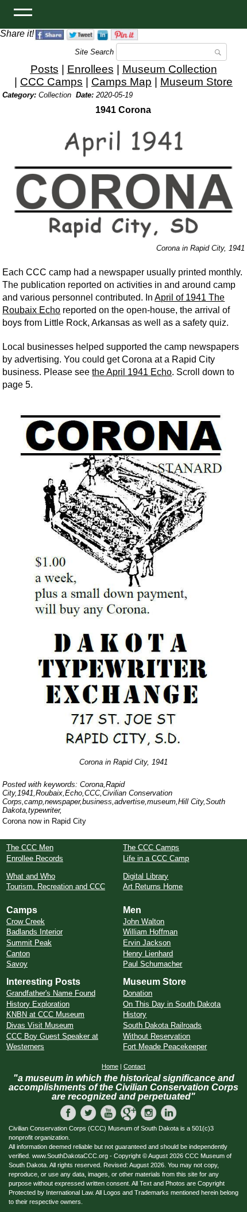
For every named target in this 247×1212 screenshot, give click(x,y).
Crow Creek (25, 921)
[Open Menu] (23, 11)
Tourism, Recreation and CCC (55, 886)
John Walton (143, 921)
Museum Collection (169, 69)
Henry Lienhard (148, 953)
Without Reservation (156, 1036)
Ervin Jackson (147, 942)
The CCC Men (29, 847)
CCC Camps (51, 82)
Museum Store (196, 82)
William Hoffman (150, 931)
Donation (137, 993)
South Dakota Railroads (162, 1025)
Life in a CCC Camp (156, 858)
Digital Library (145, 876)
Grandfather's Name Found (50, 993)
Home (110, 1066)
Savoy (17, 964)
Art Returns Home (153, 886)
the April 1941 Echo (132, 372)
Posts (44, 69)
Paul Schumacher (152, 964)
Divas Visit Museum (40, 1025)
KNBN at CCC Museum (45, 1014)
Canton (18, 953)
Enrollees (90, 69)
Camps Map (121, 82)
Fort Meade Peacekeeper (165, 1046)
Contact (134, 1066)
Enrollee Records (34, 858)
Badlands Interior (34, 931)
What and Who (30, 876)
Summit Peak (29, 942)
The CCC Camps (151, 847)
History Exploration (38, 1004)
